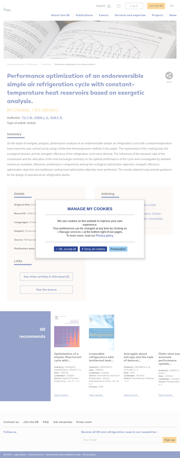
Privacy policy (104, 235)
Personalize (118, 248)
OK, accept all (67, 248)
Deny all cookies (94, 248)
